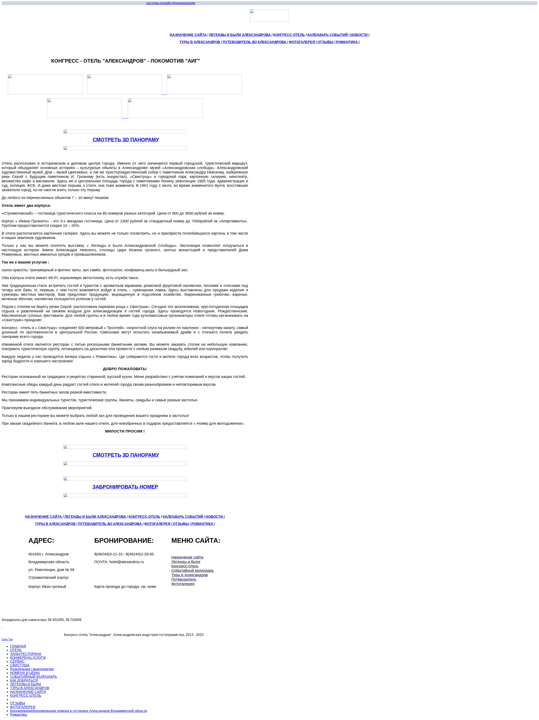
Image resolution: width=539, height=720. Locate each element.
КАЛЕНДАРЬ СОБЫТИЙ (327, 35)
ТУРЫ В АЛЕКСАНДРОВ (200, 42)
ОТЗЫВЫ (326, 42)
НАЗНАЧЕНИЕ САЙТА (188, 35)
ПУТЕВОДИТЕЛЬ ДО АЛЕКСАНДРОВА (255, 42)
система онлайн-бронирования (170, 3)
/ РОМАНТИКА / (347, 42)
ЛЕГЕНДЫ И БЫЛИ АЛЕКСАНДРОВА (240, 35)
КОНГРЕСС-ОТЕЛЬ (289, 35)
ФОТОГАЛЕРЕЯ (302, 42)
